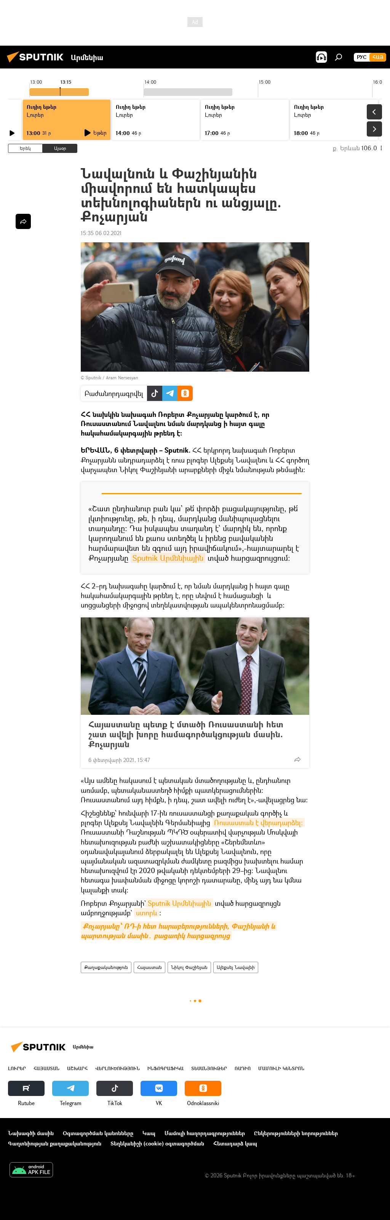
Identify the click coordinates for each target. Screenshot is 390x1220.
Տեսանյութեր (209, 1068)
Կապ (148, 1133)
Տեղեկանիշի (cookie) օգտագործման (157, 1143)
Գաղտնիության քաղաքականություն (54, 1143)
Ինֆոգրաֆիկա (165, 1068)
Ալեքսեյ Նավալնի (236, 967)
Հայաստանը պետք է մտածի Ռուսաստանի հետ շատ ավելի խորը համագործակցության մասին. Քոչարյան (185, 734)
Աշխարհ (77, 1068)
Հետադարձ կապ (235, 1143)
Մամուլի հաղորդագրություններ (205, 1133)
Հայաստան (149, 967)
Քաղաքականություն (106, 967)
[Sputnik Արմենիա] (37, 63)
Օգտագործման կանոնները (98, 1133)
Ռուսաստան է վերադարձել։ (258, 822)
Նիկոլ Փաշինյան (189, 967)
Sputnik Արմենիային (168, 558)
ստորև (146, 912)
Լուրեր (17, 1068)
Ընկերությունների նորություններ (296, 1133)
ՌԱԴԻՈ (243, 1068)
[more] (297, 759)
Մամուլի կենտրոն (281, 1068)
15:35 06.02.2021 (101, 233)
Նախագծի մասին (31, 1133)
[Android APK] (31, 1170)
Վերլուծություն (117, 1068)
